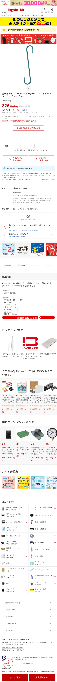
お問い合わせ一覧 (19, 672)
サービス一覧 (7, 672)
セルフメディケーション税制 (12, 648)
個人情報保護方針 (47, 672)
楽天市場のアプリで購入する (28, 128)
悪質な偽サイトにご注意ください (14, 650)
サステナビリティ (33, 672)
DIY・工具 (31, 15)
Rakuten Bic (16, 10)
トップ (4, 15)
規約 (53, 179)
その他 (40, 15)
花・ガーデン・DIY (17, 15)
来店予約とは (46, 179)
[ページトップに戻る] (53, 673)
